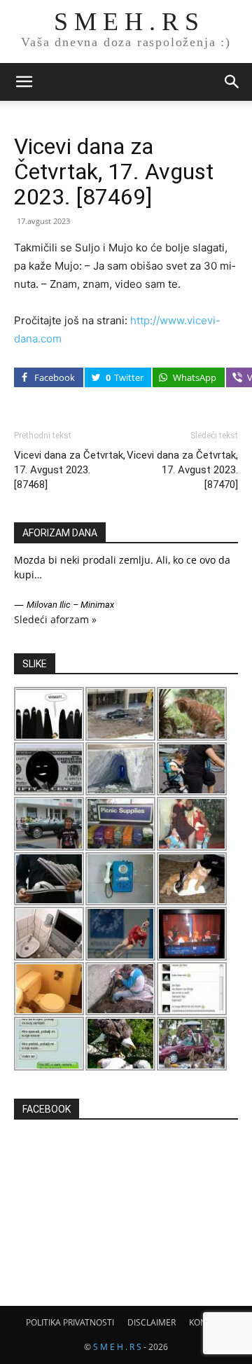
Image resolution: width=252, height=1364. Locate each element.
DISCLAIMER (151, 1322)
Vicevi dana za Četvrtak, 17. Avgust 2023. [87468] (69, 470)
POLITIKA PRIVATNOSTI (70, 1322)
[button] (23, 82)
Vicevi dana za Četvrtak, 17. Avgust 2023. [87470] (182, 470)
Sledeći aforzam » (55, 619)
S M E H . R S (117, 1347)
